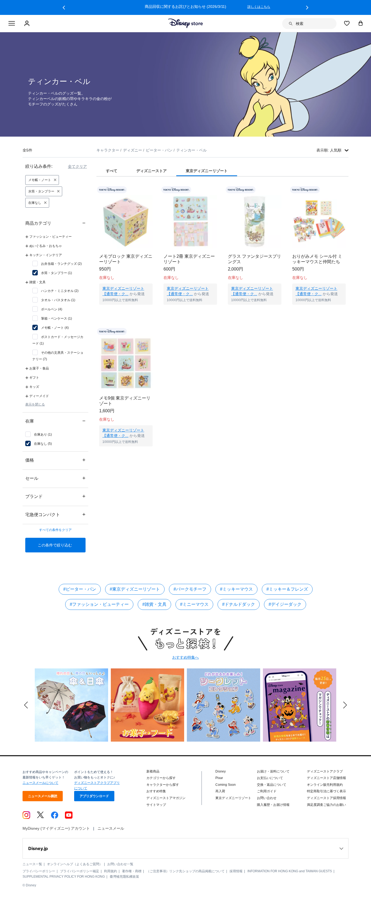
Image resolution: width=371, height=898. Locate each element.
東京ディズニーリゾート (233, 798)
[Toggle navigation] (11, 23)
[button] (64, 8)
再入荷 (220, 791)
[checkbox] (57, 263)
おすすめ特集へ (185, 657)
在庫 (55, 421)
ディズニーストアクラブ (325, 771)
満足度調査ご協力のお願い (326, 805)
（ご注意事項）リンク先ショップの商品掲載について (185, 871)
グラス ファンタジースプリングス (254, 259)
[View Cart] (361, 23)
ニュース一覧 (32, 864)
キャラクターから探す (162, 785)
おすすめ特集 (156, 791)
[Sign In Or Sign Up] (27, 23)
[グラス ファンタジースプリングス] (254, 221)
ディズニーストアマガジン (166, 798)
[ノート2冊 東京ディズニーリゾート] (190, 221)
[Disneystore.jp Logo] (185, 23)
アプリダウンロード (94, 796)
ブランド (55, 496)
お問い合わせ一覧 (120, 864)
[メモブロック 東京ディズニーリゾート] (126, 221)
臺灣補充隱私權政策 (124, 876)
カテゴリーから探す (161, 778)
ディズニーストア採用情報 (326, 798)
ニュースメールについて (40, 783)
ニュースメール (111, 828)
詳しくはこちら (258, 7)
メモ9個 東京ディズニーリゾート (124, 401)
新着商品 (152, 771)
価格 (55, 460)
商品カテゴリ (55, 223)
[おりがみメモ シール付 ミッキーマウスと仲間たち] (319, 221)
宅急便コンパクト (55, 514)
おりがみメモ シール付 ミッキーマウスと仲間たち (317, 259)
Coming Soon (225, 785)
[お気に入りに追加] (152, 189)
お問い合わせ (266, 798)
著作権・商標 (132, 871)
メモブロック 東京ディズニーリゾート (125, 259)
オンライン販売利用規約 (325, 785)
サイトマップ (156, 805)
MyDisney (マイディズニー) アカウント (56, 828)
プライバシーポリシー (39, 871)
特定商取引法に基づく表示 (326, 791)
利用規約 (110, 871)
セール (55, 478)
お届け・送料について (273, 771)
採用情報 (236, 871)
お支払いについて (270, 778)
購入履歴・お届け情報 (273, 805)
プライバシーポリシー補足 (79, 871)
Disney (220, 771)
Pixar (219, 778)
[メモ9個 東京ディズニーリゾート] (126, 363)
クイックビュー (126, 311)
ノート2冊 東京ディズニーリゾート (189, 259)
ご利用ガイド (266, 791)
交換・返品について (271, 785)
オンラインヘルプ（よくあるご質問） (74, 864)
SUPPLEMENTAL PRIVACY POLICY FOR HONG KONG (64, 876)
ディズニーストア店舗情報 (326, 778)
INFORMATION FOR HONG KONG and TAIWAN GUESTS (289, 871)
